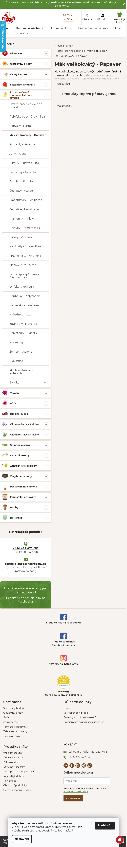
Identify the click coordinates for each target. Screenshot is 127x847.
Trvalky (14, 393)
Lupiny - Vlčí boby (21, 237)
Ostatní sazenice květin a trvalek (25, 106)
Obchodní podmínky (15, 785)
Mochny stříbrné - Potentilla (21, 372)
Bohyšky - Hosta (20, 125)
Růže (13, 403)
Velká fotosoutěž (12, 752)
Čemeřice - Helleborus (24, 209)
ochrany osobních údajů (76, 791)
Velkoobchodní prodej (76, 712)
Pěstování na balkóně (23, 486)
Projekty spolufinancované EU (81, 717)
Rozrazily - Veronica (22, 144)
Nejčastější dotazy (13, 776)
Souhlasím (105, 825)
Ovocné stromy (19, 455)
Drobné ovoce (19, 413)
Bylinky (14, 382)
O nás (67, 708)
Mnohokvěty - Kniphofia (25, 255)
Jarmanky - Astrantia (22, 172)
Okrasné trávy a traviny (24, 434)
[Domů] (64, 45)
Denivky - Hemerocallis (24, 227)
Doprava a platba (13, 757)
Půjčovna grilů (11, 736)
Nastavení (22, 839)
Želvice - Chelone (20, 351)
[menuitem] (29, 28)
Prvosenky (16, 342)
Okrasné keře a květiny (24, 424)
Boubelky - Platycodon (24, 296)
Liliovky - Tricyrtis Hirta (24, 163)
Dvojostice (16, 361)
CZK (67, 19)
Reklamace (9, 780)
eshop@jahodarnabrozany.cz (25, 563)
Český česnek (18, 74)
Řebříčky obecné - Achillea (27, 116)
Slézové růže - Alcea (22, 265)
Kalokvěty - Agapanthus (25, 246)
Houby (14, 507)
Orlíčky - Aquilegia (21, 286)
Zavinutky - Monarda (23, 323)
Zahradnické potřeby (23, 465)
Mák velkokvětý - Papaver (27, 135)
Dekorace (16, 517)
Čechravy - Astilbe (21, 190)
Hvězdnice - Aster (21, 314)
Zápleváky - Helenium (24, 305)
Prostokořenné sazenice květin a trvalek (21, 95)
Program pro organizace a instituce (84, 722)
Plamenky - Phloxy (22, 218)
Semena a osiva (20, 445)
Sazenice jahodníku (22, 84)
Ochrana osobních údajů (17, 790)
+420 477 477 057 (26, 548)
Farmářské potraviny (23, 497)
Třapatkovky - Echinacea (25, 200)
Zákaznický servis (13, 762)
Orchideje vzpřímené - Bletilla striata (24, 276)
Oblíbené (87, 19)
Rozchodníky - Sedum (24, 181)
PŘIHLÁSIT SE (73, 798)
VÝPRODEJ (16, 53)
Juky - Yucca (17, 153)
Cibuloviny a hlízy (21, 63)
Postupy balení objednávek (19, 771)
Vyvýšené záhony (21, 476)
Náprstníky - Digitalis (23, 333)
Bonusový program (14, 766)
